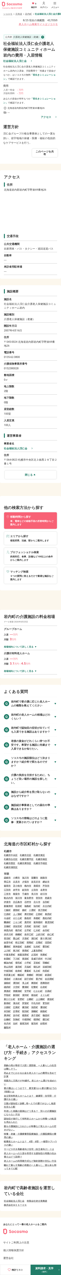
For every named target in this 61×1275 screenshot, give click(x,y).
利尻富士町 (9, 975)
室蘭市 (34, 877)
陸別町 (25, 1011)
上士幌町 (40, 999)
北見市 (16, 881)
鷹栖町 (7, 946)
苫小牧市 (17, 885)
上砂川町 (40, 934)
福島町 (27, 906)
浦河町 (25, 995)
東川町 (16, 950)
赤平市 (16, 890)
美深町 (25, 958)
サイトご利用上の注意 (16, 1242)
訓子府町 (29, 979)
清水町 (16, 1003)
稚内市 (27, 885)
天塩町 (27, 966)
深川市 (18, 898)
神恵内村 (8, 930)
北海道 (18, 14)
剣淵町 (7, 958)
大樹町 (7, 1007)
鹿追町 (50, 999)
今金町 (7, 918)
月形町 (25, 938)
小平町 (27, 962)
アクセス (46, 117)
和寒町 (43, 954)
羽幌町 (46, 962)
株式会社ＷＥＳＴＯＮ (15, 1205)
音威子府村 (37, 958)
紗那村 (43, 1023)
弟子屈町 (35, 1015)
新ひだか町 (9, 999)
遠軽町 (7, 983)
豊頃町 (43, 1007)
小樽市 (16, 877)
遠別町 (18, 966)
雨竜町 (30, 942)
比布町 (37, 946)
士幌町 (30, 999)
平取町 (7, 995)
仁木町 (37, 930)
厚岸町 (7, 1015)
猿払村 (37, 966)
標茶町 (25, 1015)
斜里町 (48, 975)
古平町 (27, 930)
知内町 (37, 906)
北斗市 (37, 902)
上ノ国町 (17, 914)
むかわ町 (38, 991)
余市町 (46, 930)
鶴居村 (46, 1015)
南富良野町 (23, 954)
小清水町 (17, 979)
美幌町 (30, 975)
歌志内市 (8, 898)
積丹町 (18, 930)
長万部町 (42, 910)
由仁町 (50, 934)
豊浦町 (25, 987)
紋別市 (25, 890)
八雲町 (32, 910)
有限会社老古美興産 (37, 1201)
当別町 (46, 902)
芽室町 (25, 1003)
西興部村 (44, 983)
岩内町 (28, 14)
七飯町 (7, 910)
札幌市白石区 (11, 859)
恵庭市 (48, 898)
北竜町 (39, 942)
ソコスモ (7, 14)
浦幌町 (34, 1011)
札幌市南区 (41, 859)
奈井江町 (29, 934)
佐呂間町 (49, 979)
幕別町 (25, 1007)
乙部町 (39, 914)
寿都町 (37, 918)
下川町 (16, 958)
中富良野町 (9, 954)
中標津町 (26, 1019)
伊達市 (7, 902)
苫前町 (37, 962)
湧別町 (16, 983)
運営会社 (8, 1258)
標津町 (37, 1019)
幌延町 (21, 975)
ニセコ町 (17, 922)
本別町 (7, 1011)
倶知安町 (17, 926)
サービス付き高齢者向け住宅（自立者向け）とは (29, 1149)
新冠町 (16, 995)
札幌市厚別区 (24, 863)
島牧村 (27, 918)
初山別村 (8, 966)
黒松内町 (47, 918)
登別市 (39, 898)
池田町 (34, 1007)
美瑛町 (25, 950)
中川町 (48, 958)
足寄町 (16, 1011)
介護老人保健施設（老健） (23, 37)
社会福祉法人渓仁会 (15, 61)
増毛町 (18, 962)
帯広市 (7, 881)
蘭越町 (7, 922)
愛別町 (46, 946)
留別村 (34, 1023)
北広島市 (17, 902)
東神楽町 (17, 946)
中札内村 (35, 1003)
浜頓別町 (47, 966)
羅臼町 (46, 1019)
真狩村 (27, 922)
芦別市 (46, 885)
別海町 (16, 1019)
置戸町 (39, 979)
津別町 (39, 975)
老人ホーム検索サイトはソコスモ (38, 24)
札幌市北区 (25, 855)
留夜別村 (24, 1023)
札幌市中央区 (11, 855)
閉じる (29, 474)
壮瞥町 (34, 987)
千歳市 (25, 894)
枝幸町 (18, 971)
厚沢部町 (29, 914)
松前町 (18, 906)
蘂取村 (7, 1027)
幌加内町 (8, 962)
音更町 (21, 999)
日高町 (48, 991)
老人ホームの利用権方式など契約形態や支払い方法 (30, 1161)
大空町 (16, 987)
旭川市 (25, 877)
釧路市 (43, 877)
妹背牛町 (8, 942)
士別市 (34, 890)
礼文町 (37, 971)
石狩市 (27, 902)
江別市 (7, 890)
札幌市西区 (9, 863)
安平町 (27, 991)
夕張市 (25, 881)
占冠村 (34, 954)
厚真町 (7, 991)
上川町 (7, 950)
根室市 (16, 894)
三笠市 (7, 894)
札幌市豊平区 (27, 859)
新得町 (7, 1003)
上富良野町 (37, 950)
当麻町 (27, 946)
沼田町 (48, 942)
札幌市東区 (39, 855)
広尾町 (16, 1007)
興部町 (34, 983)
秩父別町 (19, 942)
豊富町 (27, 971)
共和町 (27, 926)
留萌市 (7, 885)
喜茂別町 (49, 922)
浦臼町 (34, 938)
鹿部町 (16, 910)
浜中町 (16, 1015)
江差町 (7, 914)
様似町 (34, 995)
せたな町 (17, 918)
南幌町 (18, 934)
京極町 (7, 926)
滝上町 (25, 983)
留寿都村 (38, 922)
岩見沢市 (35, 881)
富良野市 (29, 898)
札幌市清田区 (11, 867)
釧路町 (43, 1011)
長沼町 (7, 938)
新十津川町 (46, 938)
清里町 (7, 979)
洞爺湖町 (17, 991)
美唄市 (37, 885)
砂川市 (43, 894)
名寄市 (43, 890)
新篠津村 (8, 906)
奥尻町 (48, 914)
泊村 (45, 926)
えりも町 (44, 995)
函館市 (7, 877)
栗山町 (16, 938)
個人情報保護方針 (13, 1250)
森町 (24, 910)
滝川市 (34, 894)
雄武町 (7, 987)
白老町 (43, 987)
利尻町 (46, 971)
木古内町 (47, 906)
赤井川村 (8, 934)
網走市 (46, 881)
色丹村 (7, 1023)
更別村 (46, 1003)
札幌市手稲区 (40, 863)
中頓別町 (8, 971)
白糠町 (7, 1019)
